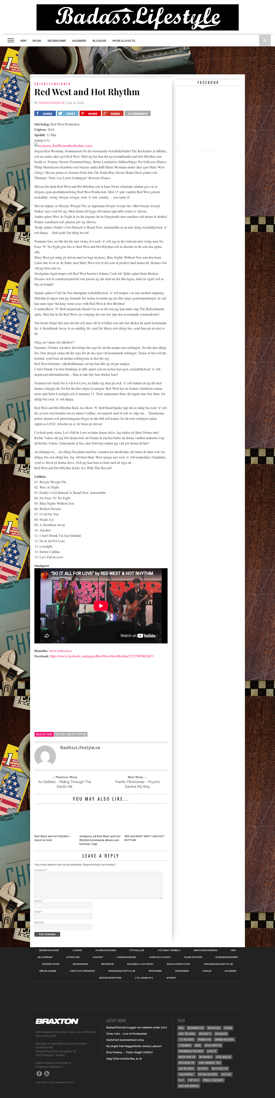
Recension (221, 1033)
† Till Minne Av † (144, 978)
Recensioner (57, 40)
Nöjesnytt (205, 1033)
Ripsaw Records (207, 1074)
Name (38, 901)
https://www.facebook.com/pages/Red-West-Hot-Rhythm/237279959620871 (102, 656)
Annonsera (182, 971)
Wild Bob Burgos (189, 1086)
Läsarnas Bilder (126, 957)
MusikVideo (205, 1057)
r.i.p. (181, 1080)
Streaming (185, 1045)
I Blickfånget (186, 1074)
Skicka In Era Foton (178, 964)
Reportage (107, 964)
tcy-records (186, 1039)
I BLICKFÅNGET (45, 957)
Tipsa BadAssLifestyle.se (218, 964)
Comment (40, 870)
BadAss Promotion (110, 978)
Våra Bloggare (47, 971)
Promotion (204, 1039)
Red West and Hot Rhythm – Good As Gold (52, 838)
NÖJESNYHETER (50, 964)
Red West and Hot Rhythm (71, 734)
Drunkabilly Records (191, 1051)
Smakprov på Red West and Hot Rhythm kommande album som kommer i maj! (100, 840)
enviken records (224, 1039)
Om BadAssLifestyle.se (121, 971)
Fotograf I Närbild (169, 950)
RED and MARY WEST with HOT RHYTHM (145, 838)
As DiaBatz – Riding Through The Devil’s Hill (64, 784)
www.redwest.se (60, 650)
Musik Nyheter (193, 957)
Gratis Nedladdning (205, 950)
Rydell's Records (213, 1080)
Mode (198, 1045)
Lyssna (228, 1028)
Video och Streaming (82, 971)
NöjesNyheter (186, 1062)
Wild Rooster (220, 1068)
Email (38, 911)
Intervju (203, 1068)
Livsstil (212, 1051)
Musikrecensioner (226, 957)
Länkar (206, 971)
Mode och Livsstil (160, 957)
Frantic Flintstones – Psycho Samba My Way (137, 784)
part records (187, 1033)
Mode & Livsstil (124, 40)
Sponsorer (155, 971)
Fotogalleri (136, 950)
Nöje (181, 1028)
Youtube (226, 1074)
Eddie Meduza (223, 1057)
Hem (23, 40)
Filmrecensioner (106, 950)
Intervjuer (72, 957)
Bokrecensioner (49, 950)
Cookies (77, 950)
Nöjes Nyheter (213, 1045)
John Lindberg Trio (210, 1062)
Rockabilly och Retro (140, 964)
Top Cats (193, 1080)
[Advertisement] (137, 60)
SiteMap (171, 978)
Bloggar (99, 40)
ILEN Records (186, 1068)
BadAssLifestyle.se (51, 102)
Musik (37, 40)
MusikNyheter (196, 1028)
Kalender (79, 40)
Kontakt (98, 957)
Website (39, 922)
